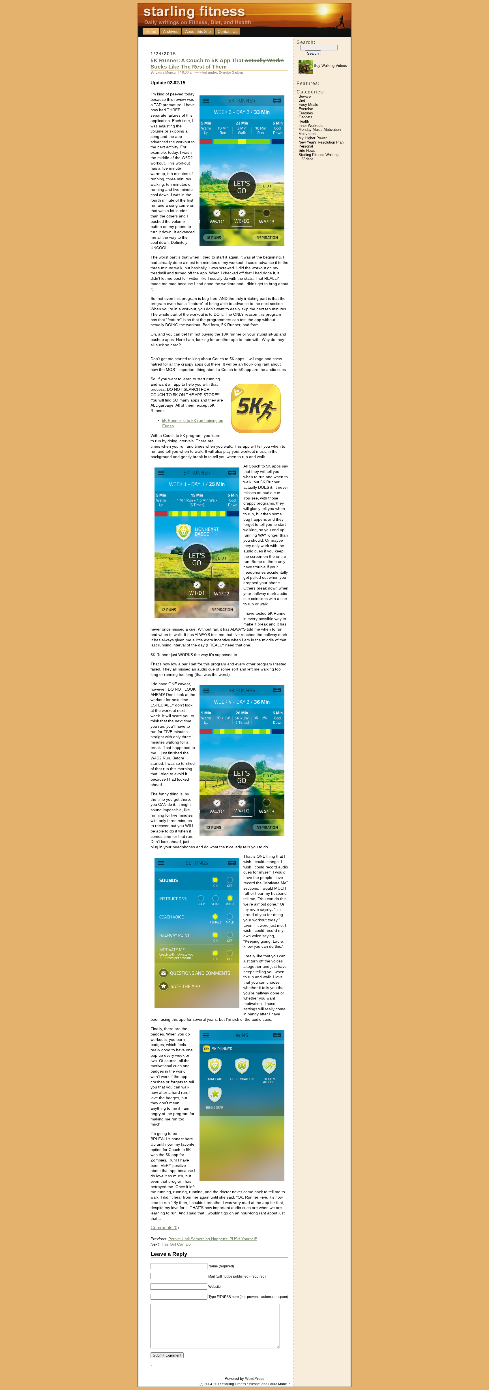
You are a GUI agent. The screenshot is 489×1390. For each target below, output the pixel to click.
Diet (302, 100)
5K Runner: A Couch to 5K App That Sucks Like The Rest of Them (217, 63)
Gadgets (305, 117)
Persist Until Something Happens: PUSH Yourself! (212, 1239)
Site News (307, 150)
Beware (305, 96)
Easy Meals (308, 105)
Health (304, 121)
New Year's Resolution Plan (321, 142)
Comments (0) (165, 1227)
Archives (170, 31)
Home (150, 31)
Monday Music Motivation (320, 129)
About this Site (198, 31)
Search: (306, 42)
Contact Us (227, 31)
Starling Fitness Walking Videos (318, 157)
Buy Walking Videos (330, 65)
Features (306, 113)
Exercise (306, 109)
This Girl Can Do (176, 1244)
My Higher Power (313, 138)
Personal (306, 146)
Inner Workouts (311, 125)
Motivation (307, 134)
